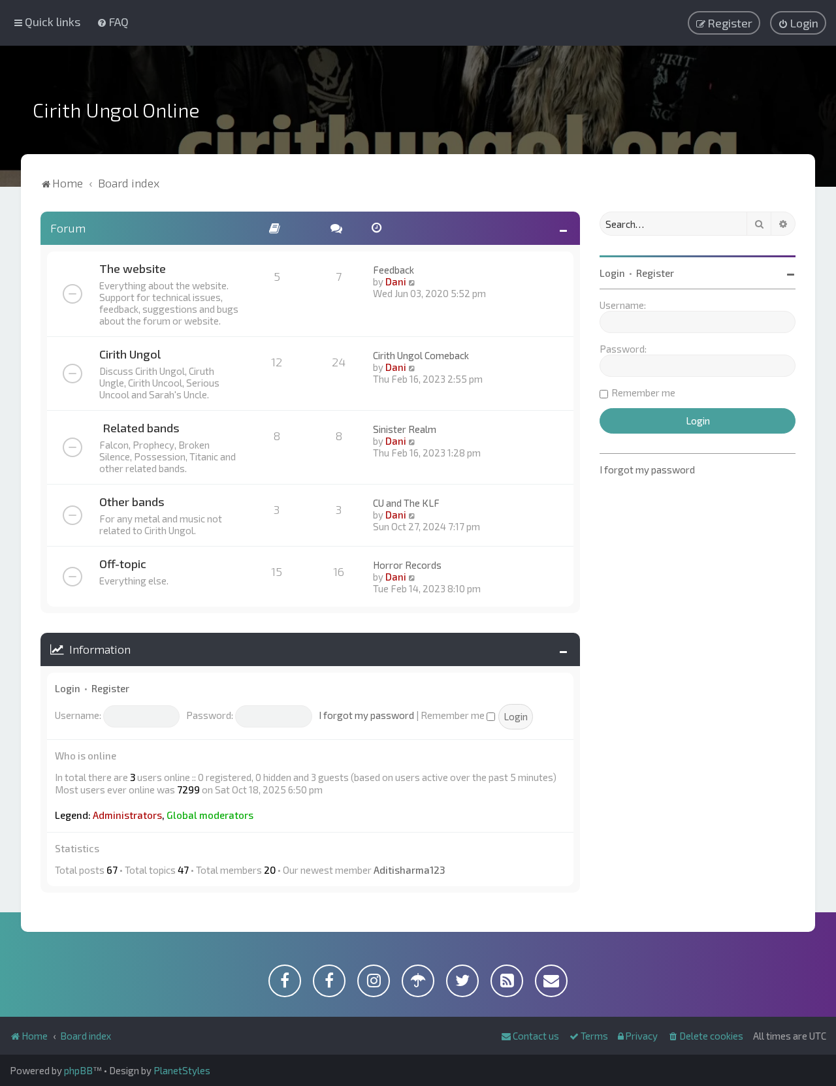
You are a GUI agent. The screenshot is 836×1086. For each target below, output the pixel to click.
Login (67, 688)
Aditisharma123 (409, 870)
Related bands (141, 428)
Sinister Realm (404, 429)
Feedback (393, 270)
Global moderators (210, 815)
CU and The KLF (406, 503)
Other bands (132, 501)
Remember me (454, 715)
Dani (395, 281)
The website (132, 268)
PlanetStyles (181, 1070)
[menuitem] (112, 21)
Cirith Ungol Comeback (421, 355)
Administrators (127, 815)
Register (110, 688)
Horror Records (407, 565)
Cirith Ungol (130, 354)
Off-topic (122, 563)
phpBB (78, 1070)
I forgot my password (366, 715)
